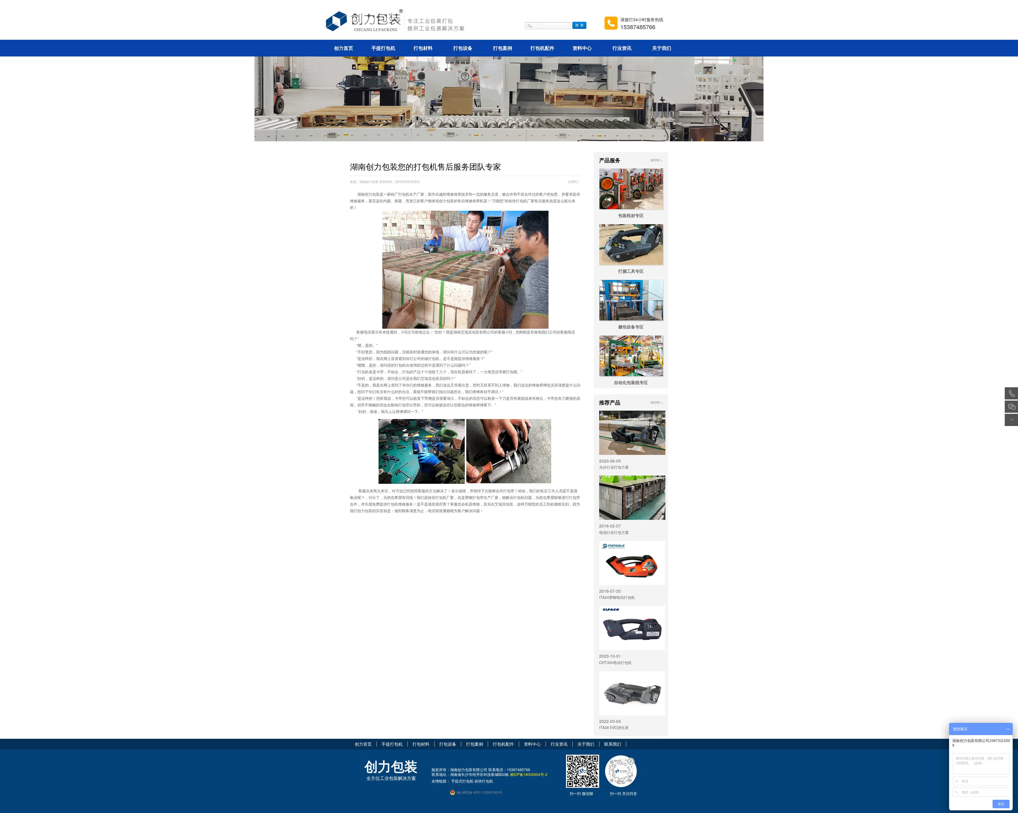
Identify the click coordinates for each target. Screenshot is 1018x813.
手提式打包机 (462, 781)
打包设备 (462, 48)
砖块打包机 (484, 781)
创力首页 (343, 48)
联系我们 (612, 744)
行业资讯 (621, 48)
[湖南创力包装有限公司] (402, 22)
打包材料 (423, 48)
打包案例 (502, 48)
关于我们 (661, 48)
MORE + (657, 160)
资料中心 (582, 48)
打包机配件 (542, 48)
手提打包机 (383, 48)
